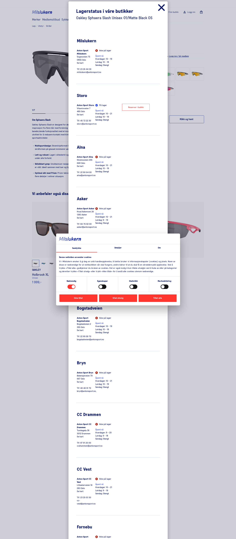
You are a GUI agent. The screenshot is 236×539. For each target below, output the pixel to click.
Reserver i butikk (136, 107)
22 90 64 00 (86, 172)
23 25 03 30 (85, 497)
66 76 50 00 (86, 224)
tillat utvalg (118, 298)
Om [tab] (159, 248)
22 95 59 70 (85, 336)
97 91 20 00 (85, 443)
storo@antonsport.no (87, 124)
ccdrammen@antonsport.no (90, 446)
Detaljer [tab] (118, 248)
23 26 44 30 (85, 69)
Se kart (80, 63)
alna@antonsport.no (86, 175)
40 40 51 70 (85, 388)
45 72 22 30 (85, 121)
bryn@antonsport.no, (86, 391)
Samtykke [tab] (76, 248)
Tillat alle (157, 298)
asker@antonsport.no (87, 227)
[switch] (102, 287)
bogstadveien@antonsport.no (90, 339)
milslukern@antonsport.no (89, 72)
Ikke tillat (78, 298)
